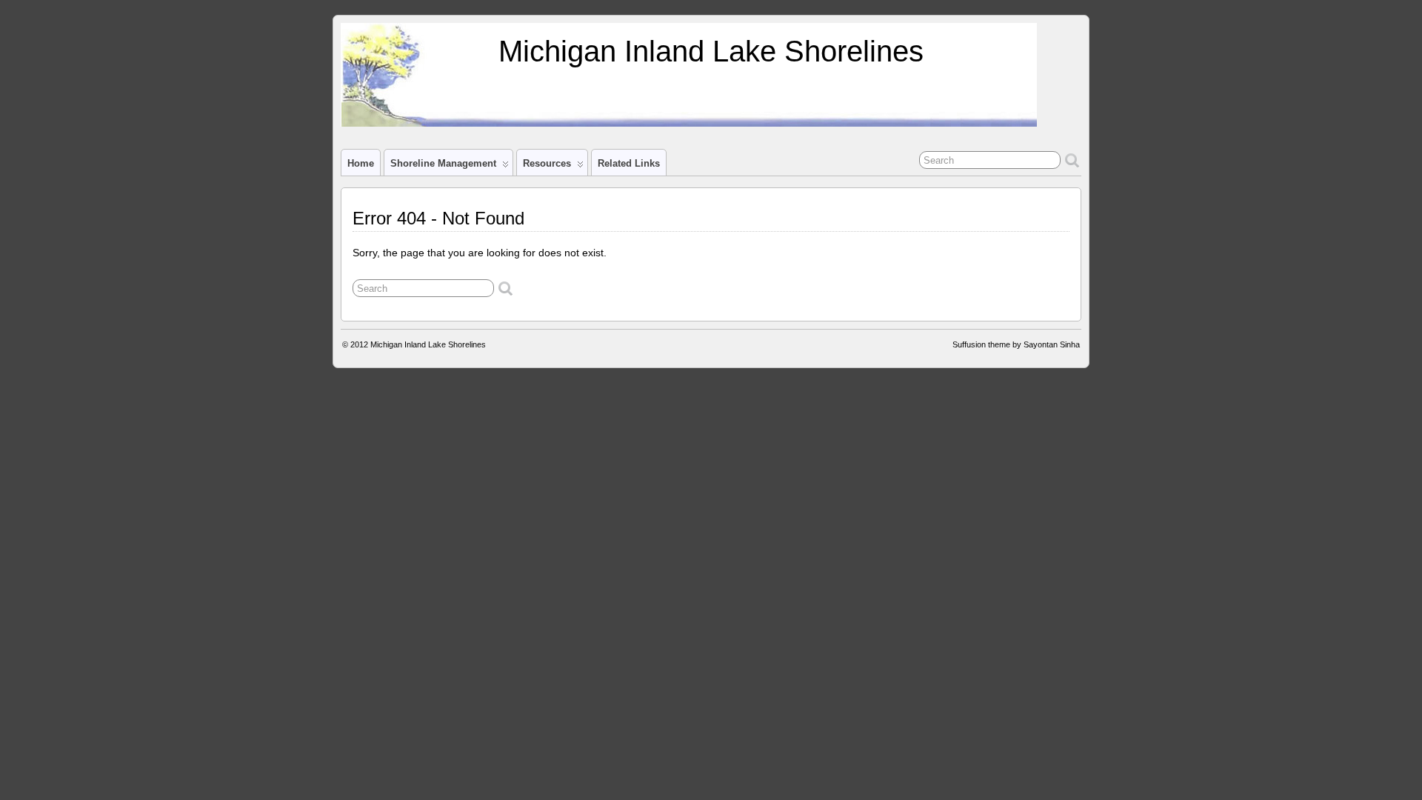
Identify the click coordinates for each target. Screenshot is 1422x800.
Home (360, 163)
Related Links (629, 163)
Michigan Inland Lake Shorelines (711, 51)
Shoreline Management (443, 163)
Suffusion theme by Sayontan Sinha (1016, 344)
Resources (547, 163)
